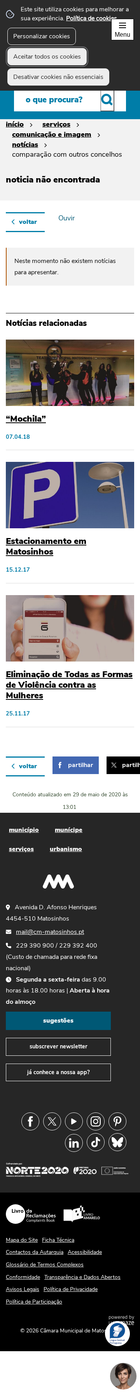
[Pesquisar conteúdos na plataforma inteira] (107, 99)
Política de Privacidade (71, 1289)
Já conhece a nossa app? (58, 1072)
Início (15, 124)
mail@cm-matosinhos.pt (50, 932)
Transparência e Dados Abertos (82, 1277)
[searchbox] (70, 99)
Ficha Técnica (58, 1240)
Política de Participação (34, 1301)
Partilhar (80, 765)
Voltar (28, 222)
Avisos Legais (22, 1289)
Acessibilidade (85, 1252)
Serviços (56, 124)
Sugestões (58, 1020)
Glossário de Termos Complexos (45, 1264)
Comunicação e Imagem (51, 134)
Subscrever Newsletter (59, 1046)
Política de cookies (91, 18)
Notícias (25, 144)
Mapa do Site (22, 1240)
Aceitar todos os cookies (47, 56)
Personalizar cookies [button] (41, 36)
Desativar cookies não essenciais (58, 77)
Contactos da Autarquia (34, 1252)
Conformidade (23, 1277)
